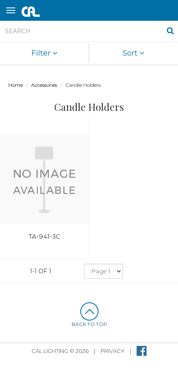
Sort (131, 53)
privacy (113, 351)
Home (15, 85)
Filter (42, 53)
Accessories (44, 85)
